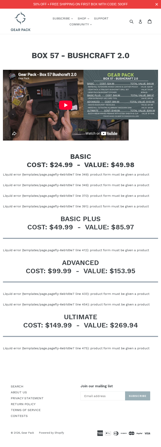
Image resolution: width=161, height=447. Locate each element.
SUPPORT (101, 18)
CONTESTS (19, 416)
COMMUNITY (82, 24)
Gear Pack (27, 432)
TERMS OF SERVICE (26, 410)
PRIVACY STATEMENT (27, 398)
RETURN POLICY (23, 404)
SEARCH (17, 386)
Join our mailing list (96, 386)
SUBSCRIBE (64, 18)
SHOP (84, 18)
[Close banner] (156, 4)
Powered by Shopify (51, 432)
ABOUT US (19, 392)
